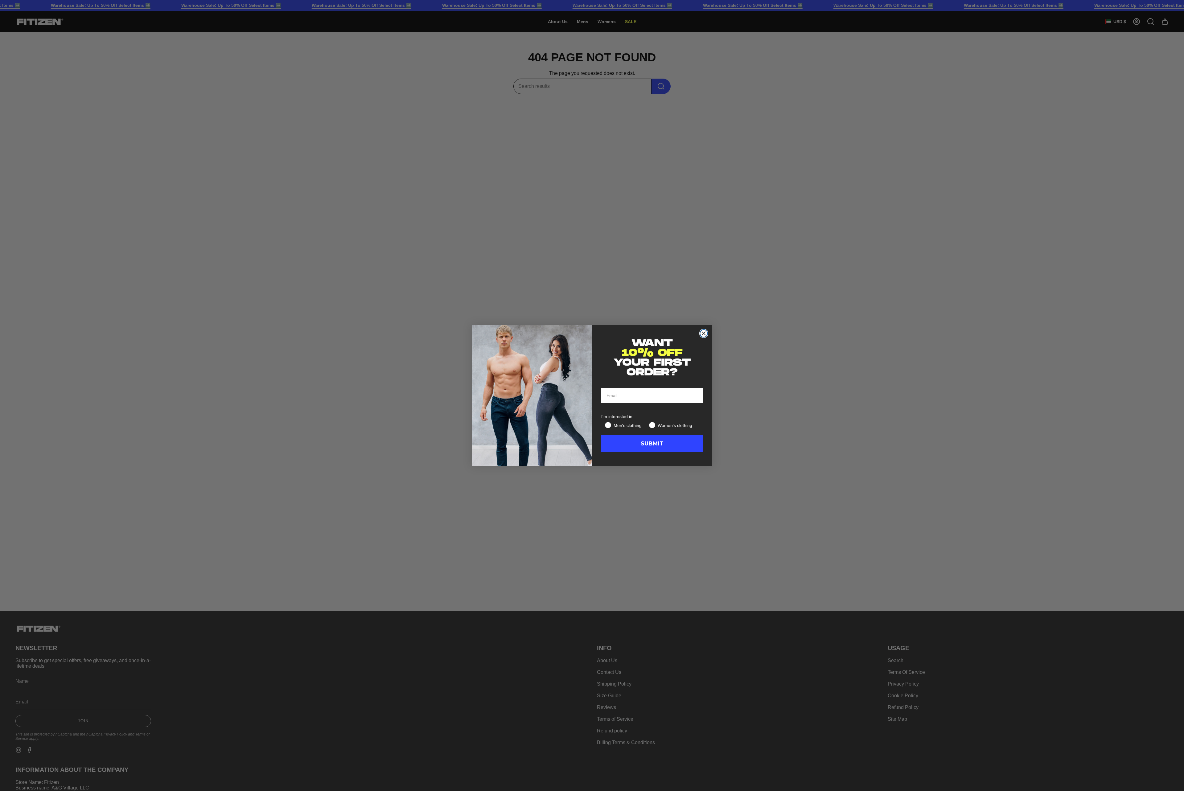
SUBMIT (652, 443)
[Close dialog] (704, 333)
